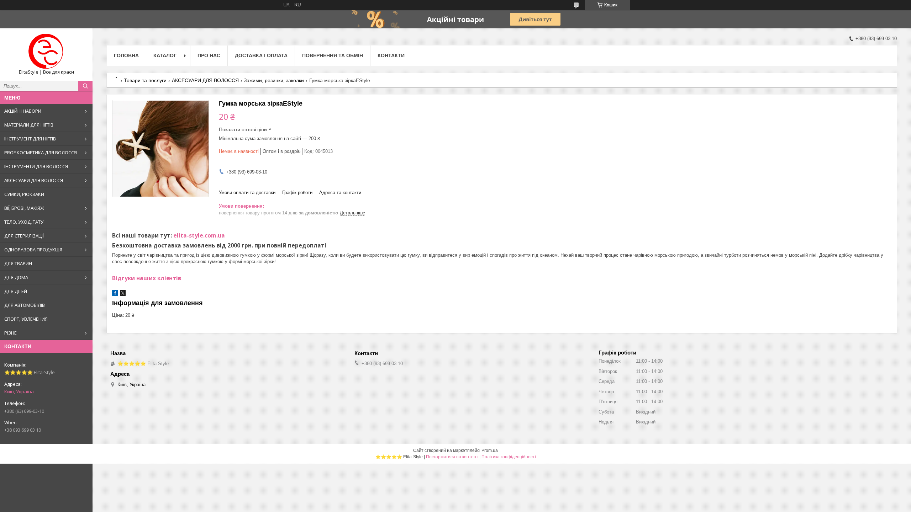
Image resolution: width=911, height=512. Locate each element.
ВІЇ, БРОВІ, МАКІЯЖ (24, 208)
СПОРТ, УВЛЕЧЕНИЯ (26, 319)
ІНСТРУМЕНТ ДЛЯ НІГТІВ (30, 138)
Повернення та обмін (332, 55)
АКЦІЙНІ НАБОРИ (22, 111)
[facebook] (115, 294)
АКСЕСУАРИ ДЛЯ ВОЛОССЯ (33, 180)
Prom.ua (489, 450)
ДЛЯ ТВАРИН (18, 263)
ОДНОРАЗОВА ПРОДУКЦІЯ (33, 249)
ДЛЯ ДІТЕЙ (15, 291)
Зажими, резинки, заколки (274, 80)
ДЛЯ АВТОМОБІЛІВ (24, 305)
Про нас (209, 55)
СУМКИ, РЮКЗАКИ (24, 194)
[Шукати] (85, 86)
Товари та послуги (145, 80)
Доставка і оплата (261, 55)
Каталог (165, 55)
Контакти (391, 55)
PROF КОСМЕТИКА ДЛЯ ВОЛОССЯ (40, 152)
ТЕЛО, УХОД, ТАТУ (23, 222)
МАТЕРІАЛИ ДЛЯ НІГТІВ (28, 125)
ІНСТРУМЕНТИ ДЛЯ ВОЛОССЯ (36, 166)
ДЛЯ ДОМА (16, 277)
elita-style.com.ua (199, 235)
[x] (123, 294)
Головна (126, 55)
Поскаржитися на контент (452, 456)
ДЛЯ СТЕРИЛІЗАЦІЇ (24, 236)
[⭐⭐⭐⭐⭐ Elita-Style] (46, 51)
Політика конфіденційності (508, 456)
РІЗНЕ (10, 333)
